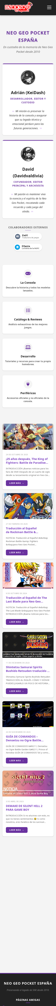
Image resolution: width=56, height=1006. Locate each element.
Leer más (16, 483)
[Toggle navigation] (49, 8)
